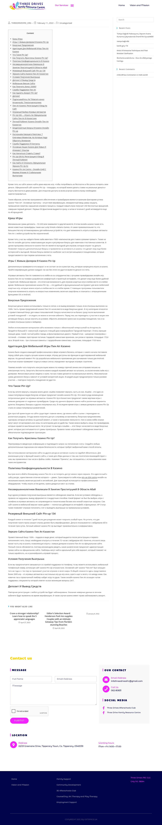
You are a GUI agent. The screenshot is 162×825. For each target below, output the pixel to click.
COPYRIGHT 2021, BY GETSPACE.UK (81, 819)
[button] (72, 5)
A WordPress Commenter (126, 75)
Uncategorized (65, 23)
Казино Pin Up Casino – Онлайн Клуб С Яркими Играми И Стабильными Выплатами (29, 172)
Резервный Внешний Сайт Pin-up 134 (29, 70)
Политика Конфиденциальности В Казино (31, 61)
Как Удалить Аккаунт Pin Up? (25, 93)
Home (121, 5)
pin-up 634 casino (89, 477)
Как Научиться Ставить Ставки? (26, 153)
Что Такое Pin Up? (20, 55)
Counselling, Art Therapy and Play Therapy (77, 796)
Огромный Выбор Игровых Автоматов (29, 112)
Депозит (16, 96)
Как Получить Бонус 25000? (24, 86)
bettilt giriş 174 (122, 46)
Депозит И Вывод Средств (24, 80)
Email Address (118, 678)
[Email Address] (106, 679)
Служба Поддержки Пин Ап (24, 90)
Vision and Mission (139, 5)
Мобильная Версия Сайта (24, 83)
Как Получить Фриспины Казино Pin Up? (30, 58)
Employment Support (67, 802)
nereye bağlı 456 (123, 41)
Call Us (114, 687)
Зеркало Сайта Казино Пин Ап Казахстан (30, 74)
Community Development (69, 785)
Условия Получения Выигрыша (26, 77)
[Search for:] (135, 19)
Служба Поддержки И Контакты (26, 144)
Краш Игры (18, 39)
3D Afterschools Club (66, 791)
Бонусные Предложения (23, 45)
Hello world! (143, 75)
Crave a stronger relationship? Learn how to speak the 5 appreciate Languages (24, 616)
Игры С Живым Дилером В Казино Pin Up (31, 42)
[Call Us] (106, 689)
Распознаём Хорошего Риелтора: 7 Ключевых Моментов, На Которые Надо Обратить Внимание (30, 137)
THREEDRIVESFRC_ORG (21, 23)
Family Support (64, 779)
